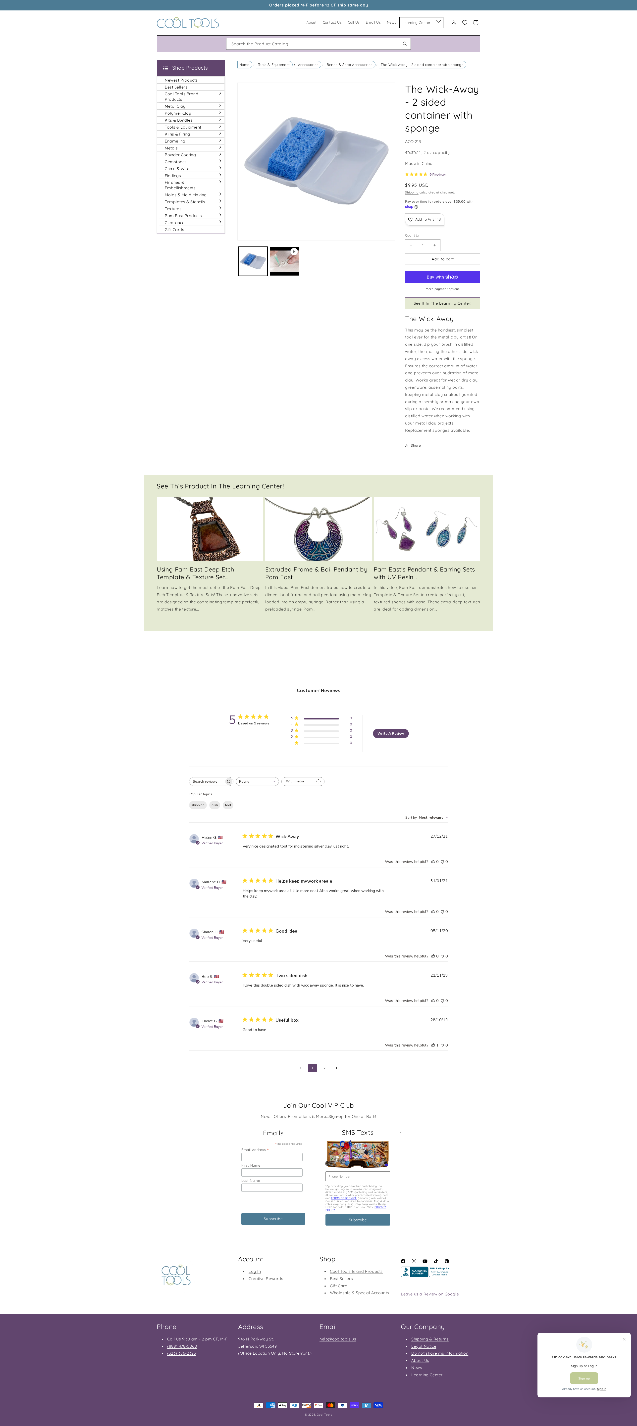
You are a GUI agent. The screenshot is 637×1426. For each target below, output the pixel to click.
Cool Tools (324, 1414)
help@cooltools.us (337, 1338)
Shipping (412, 192)
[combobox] (318, 43)
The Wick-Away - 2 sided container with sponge (422, 64)
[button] (438, 20)
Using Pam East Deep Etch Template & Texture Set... (195, 573)
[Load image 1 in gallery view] (253, 261)
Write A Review (390, 733)
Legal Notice (423, 1346)
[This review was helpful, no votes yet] (433, 861)
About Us (420, 1360)
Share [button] (416, 445)
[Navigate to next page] (336, 1068)
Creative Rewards (266, 1278)
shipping (198, 805)
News (416, 1367)
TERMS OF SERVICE (344, 1198)
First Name (251, 1165)
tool (228, 805)
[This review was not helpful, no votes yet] (442, 861)
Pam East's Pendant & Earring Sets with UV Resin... (424, 573)
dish (215, 805)
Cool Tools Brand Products (356, 1271)
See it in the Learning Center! (443, 303)
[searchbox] (206, 781)
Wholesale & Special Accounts (359, 1292)
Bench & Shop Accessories (349, 64)
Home (244, 64)
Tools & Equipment (274, 64)
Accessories (308, 64)
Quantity (412, 235)
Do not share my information (439, 1353)
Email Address (255, 1149)
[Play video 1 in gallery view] (284, 261)
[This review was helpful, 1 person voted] (433, 1045)
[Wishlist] (464, 22)
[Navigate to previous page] (300, 1068)
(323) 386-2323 (181, 1353)
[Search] (405, 43)
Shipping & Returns (430, 1338)
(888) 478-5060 (182, 1346)
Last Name (250, 1180)
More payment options (443, 289)
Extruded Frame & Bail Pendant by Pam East (316, 573)
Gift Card (338, 1285)
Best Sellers (341, 1278)
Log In (255, 1271)
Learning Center (427, 1374)
